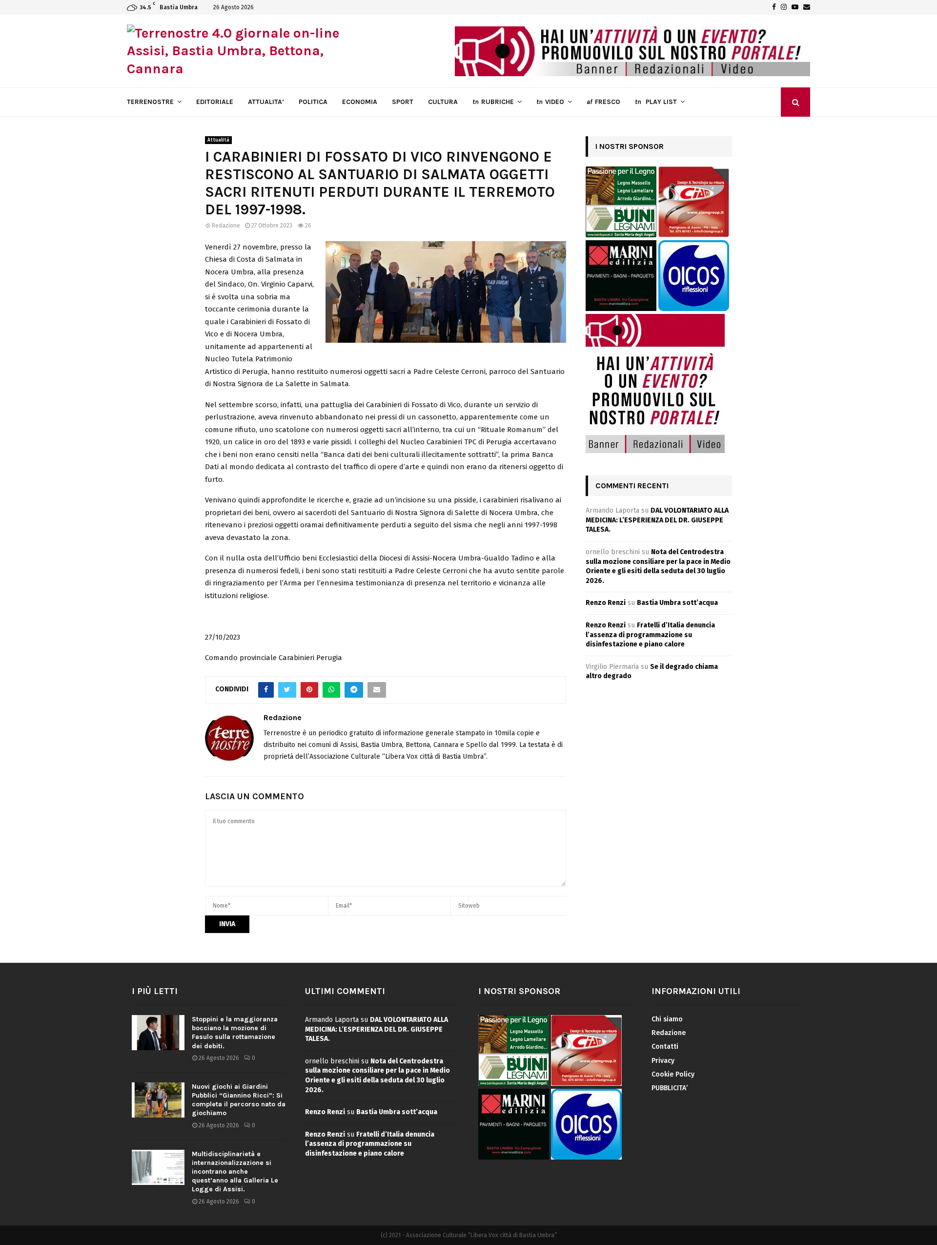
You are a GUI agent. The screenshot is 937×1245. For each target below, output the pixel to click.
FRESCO (603, 102)
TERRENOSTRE (150, 102)
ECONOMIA (359, 102)
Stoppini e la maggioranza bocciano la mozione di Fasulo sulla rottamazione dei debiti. (235, 1032)
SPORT (402, 102)
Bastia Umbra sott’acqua (677, 603)
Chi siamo (667, 1019)
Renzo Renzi (606, 603)
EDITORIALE (214, 102)
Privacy (663, 1061)
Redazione (226, 225)
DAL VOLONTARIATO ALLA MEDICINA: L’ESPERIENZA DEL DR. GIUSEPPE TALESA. (657, 520)
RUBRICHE (493, 102)
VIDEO (550, 102)
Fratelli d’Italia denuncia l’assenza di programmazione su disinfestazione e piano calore (650, 634)
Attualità (218, 140)
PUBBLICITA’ (670, 1088)
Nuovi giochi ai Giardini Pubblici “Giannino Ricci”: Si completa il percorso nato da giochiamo (238, 1100)
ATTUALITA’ (266, 102)
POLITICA (313, 102)
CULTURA (443, 102)
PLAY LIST (656, 102)
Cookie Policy (673, 1074)
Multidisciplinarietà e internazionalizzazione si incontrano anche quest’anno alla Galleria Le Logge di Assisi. (235, 1172)
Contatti (665, 1046)
